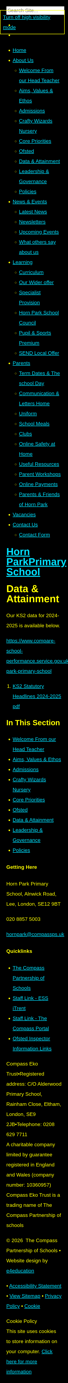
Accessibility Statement (35, 1286)
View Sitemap (24, 1296)
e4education (20, 1271)
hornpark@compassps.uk (35, 934)
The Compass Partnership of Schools (28, 978)
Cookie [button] (32, 1306)
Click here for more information (29, 1361)
